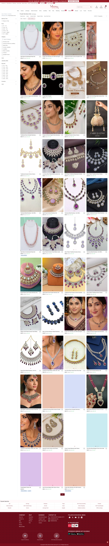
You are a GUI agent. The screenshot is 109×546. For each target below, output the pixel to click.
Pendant (99, 503)
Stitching (14, 3)
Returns (30, 520)
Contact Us (3, 3)
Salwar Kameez (34, 10)
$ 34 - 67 (5, 27)
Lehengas (27, 10)
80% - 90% (5, 78)
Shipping (30, 518)
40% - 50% (5, 72)
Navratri (63, 10)
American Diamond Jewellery (9, 43)
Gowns (27, 507)
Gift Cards (43, 3)
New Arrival (22, 16)
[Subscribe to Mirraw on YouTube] (75, 517)
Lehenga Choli (45, 507)
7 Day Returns (9, 3)
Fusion (85, 10)
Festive (70, 10)
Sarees (22, 10)
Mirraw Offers (22, 526)
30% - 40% (5, 70)
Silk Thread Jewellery (81, 503)
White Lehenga (99, 507)
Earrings (27, 503)
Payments (31, 517)
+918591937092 (53, 520)
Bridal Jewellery (6, 50)
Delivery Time (4, 18)
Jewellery (45, 10)
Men (50, 10)
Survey (29, 3)
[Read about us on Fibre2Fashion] (76, 525)
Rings (63, 503)
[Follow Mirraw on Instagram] (78, 517)
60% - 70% (5, 75)
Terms (20, 522)
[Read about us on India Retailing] (73, 525)
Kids (53, 10)
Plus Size (90, 10)
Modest (76, 10)
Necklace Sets (6, 41)
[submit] (91, 7)
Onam (28, 16)
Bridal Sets (5, 45)
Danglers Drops (6, 54)
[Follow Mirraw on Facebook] (81, 517)
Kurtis (40, 10)
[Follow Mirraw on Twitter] (72, 517)
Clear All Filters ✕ (31, 18)
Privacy (20, 524)
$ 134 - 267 (5, 30)
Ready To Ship (40, 16)
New (18, 10)
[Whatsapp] (69, 517)
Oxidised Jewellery (81, 507)
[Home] (54, 6)
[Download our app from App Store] (80, 533)
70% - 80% (5, 76)
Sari (9, 503)
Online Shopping (81, 505)
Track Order (19, 3)
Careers (40, 522)
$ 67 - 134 (5, 29)
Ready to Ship (6, 20)
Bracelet (9, 507)
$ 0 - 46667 (5, 33)
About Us (21, 517)
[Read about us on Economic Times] (69, 525)
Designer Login (42, 518)
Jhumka (45, 505)
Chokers (5, 52)
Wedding (58, 10)
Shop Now (31, 53)
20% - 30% (5, 68)
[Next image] (40, 38)
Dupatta (63, 507)
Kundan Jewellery (6, 47)
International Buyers (43, 517)
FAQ (30, 522)
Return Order (24, 3)
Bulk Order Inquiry (35, 3)
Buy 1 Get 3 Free (47, 16)
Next (62, 494)
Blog (20, 520)
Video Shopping (51, 3)
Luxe (81, 10)
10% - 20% (5, 67)
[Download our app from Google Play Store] (72, 533)
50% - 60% (5, 73)
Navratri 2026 (33, 16)
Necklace (45, 503)
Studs (63, 505)
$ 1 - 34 (4, 25)
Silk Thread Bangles (99, 505)
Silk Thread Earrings (27, 505)
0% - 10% (5, 65)
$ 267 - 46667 (6, 32)
